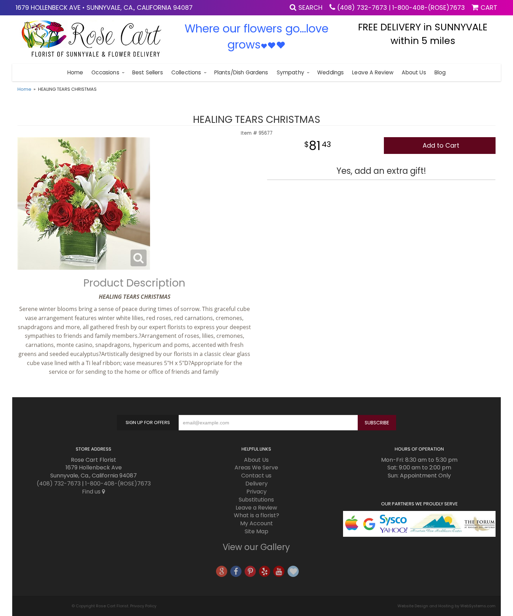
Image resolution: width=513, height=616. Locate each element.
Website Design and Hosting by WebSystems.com (446, 606)
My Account (256, 523)
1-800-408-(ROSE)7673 (428, 7)
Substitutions (256, 500)
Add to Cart (441, 145)
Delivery (256, 484)
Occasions (105, 72)
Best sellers (147, 72)
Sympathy (290, 72)
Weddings (330, 72)
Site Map (256, 531)
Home (75, 72)
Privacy (256, 492)
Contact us (256, 476)
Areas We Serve (256, 467)
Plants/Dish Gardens (241, 72)
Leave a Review (372, 72)
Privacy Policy (143, 606)
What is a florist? (256, 515)
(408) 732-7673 (362, 7)
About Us (414, 72)
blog (440, 72)
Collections (186, 72)
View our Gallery (256, 547)
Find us (92, 492)
